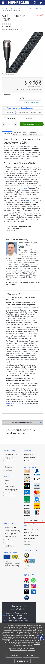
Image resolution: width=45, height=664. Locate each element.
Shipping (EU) (8, 458)
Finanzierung (10, 112)
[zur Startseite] (18, 2)
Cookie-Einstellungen (27, 642)
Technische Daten (17, 133)
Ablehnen (30, 655)
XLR (5, 202)
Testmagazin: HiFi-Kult (11, 527)
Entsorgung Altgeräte (11, 490)
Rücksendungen (9, 464)
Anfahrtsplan (29, 461)
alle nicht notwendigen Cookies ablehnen (26, 644)
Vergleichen (30, 118)
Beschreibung (7, 133)
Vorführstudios (30, 458)
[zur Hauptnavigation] (3, 2)
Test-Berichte (8, 540)
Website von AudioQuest (15, 403)
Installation (8, 493)
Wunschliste (11, 118)
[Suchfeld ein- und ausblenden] (35, 2)
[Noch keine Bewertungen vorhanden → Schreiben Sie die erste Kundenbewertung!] (7, 24)
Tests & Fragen (24, 133)
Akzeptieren (14, 655)
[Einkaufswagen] (41, 2)
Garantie (33, 112)
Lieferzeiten (8, 467)
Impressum (31, 650)
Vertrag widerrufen (35, 520)
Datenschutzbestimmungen (18, 650)
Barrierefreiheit (30, 538)
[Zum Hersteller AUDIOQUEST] (39, 15)
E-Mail (23, 271)
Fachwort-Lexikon (10, 537)
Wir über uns (29, 455)
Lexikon (6, 480)
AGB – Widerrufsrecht (32, 529)
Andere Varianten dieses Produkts (20, 108)
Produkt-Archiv (9, 546)
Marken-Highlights (10, 534)
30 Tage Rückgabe (22, 112)
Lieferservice (8, 461)
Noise (25, 188)
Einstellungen (22, 661)
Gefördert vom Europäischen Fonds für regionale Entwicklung (12, 564)
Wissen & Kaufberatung (12, 531)
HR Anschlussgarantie (11, 496)
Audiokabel (28, 9)
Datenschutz (29, 532)
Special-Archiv (9, 543)
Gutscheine (8, 470)
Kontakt (27, 544)
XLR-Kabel (39, 9)
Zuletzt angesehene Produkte (22, 422)
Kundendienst (9, 487)
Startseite (5, 9)
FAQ (5, 483)
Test (40, 112)
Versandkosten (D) (10, 455)
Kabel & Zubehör (16, 9)
